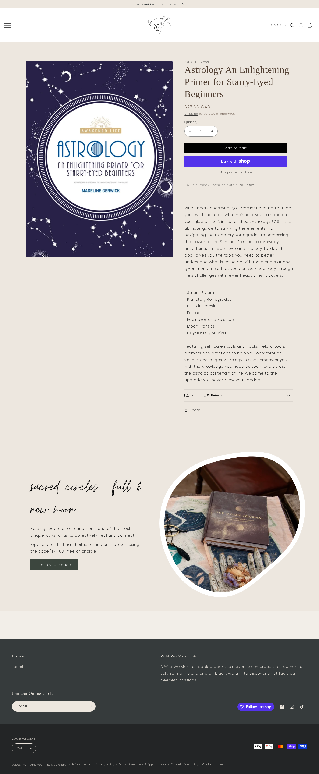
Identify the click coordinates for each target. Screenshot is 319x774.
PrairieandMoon (33, 765)
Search (18, 666)
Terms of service (130, 764)
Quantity (190, 122)
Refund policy (81, 764)
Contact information (216, 764)
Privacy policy (104, 764)
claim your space (54, 564)
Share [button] (195, 410)
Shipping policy (156, 764)
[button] (292, 25)
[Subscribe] (90, 706)
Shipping (191, 114)
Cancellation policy (184, 764)
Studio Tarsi (59, 765)
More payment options (236, 172)
